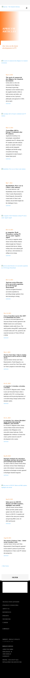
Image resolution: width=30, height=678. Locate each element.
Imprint (5, 639)
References (6, 612)
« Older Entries (5, 566)
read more (8, 103)
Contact (5, 629)
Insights (5, 615)
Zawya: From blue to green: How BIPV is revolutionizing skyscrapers (15, 316)
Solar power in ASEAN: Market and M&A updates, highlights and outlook (14, 503)
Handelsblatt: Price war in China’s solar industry (14, 186)
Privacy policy (14, 639)
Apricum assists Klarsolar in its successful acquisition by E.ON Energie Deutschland (14, 285)
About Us (5, 608)
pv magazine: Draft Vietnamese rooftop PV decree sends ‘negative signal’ (13, 235)
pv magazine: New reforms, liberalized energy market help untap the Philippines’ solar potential (14, 422)
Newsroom (6, 619)
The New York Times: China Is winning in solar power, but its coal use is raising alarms (15, 356)
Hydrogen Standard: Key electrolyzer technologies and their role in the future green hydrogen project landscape (15, 460)
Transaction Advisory (10, 602)
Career (5, 622)
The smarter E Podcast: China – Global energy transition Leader (15, 541)
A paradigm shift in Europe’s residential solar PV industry (14, 132)
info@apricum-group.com (11, 662)
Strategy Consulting (10, 605)
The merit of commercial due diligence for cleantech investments (14, 79)
